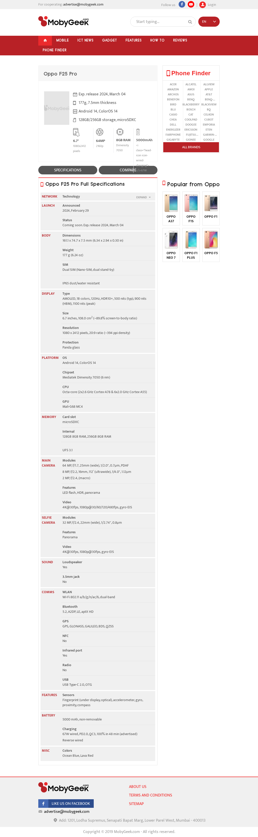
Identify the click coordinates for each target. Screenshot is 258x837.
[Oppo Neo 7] (171, 247)
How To (157, 40)
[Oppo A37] (171, 211)
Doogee (191, 124)
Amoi (191, 89)
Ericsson (190, 129)
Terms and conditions (150, 795)
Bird (173, 104)
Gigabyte (173, 139)
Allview (208, 84)
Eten (209, 129)
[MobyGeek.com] (63, 21)
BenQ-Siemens (208, 99)
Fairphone (173, 134)
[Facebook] (182, 4)
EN (204, 21)
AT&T (209, 94)
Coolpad (191, 119)
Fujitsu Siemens (191, 134)
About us (137, 786)
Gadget (109, 40)
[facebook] (66, 807)
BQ (209, 109)
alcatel (191, 84)
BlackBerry (191, 104)
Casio (173, 114)
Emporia (209, 124)
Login (211, 4)
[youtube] (191, 4)
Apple (209, 89)
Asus (190, 94)
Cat (190, 114)
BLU (173, 109)
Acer (173, 84)
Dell (173, 124)
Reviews (180, 40)
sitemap (136, 804)
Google (208, 139)
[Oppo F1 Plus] (191, 247)
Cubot (208, 119)
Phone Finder (55, 50)
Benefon (173, 99)
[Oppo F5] (211, 247)
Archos (173, 94)
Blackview (208, 104)
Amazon (173, 89)
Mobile (62, 40)
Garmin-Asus (209, 134)
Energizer (173, 129)
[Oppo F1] (211, 211)
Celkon (209, 114)
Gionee (191, 139)
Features (133, 40)
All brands (191, 147)
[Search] (190, 22)
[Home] (45, 41)
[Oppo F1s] (191, 211)
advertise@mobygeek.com (83, 4)
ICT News (85, 40)
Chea (173, 119)
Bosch (191, 109)
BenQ (191, 99)
